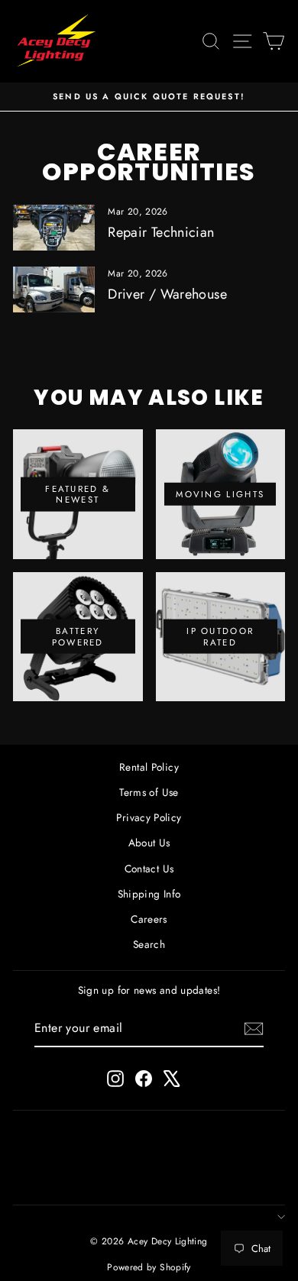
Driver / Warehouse (167, 294)
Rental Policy (149, 767)
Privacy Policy (148, 817)
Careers (149, 919)
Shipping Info (149, 893)
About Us (149, 842)
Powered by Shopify (149, 1267)
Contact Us (149, 868)
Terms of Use (148, 792)
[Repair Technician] (54, 228)
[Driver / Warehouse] (54, 289)
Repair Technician (161, 232)
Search (149, 944)
